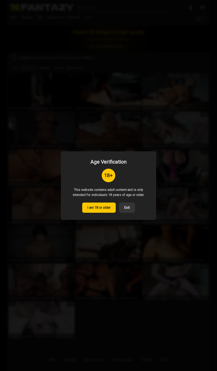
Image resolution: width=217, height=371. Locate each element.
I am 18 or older (99, 208)
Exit (127, 208)
